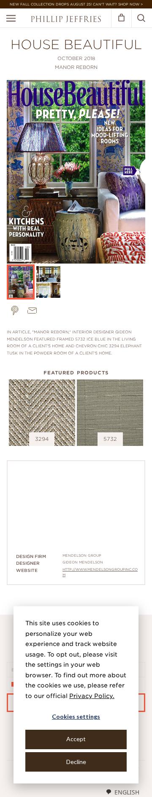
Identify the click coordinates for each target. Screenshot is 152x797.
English (126, 792)
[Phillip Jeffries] (66, 20)
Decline (76, 761)
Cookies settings (76, 716)
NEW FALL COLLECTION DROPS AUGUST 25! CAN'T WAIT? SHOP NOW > (76, 4)
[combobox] (122, 792)
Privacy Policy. (91, 696)
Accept (76, 738)
